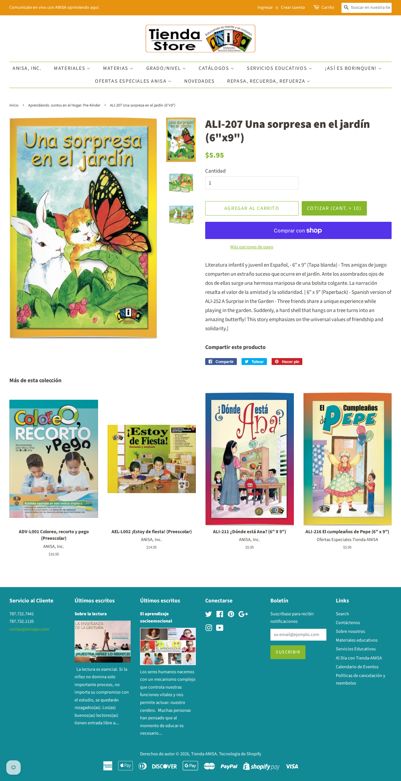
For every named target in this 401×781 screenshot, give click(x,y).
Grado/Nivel (164, 68)
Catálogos (215, 68)
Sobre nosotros (350, 631)
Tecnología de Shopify (240, 754)
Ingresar (265, 7)
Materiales (70, 68)
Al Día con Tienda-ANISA (359, 658)
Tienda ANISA (204, 754)
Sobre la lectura (91, 614)
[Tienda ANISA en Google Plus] (243, 615)
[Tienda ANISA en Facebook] (219, 615)
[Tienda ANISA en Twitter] (208, 615)
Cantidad (215, 171)
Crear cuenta (293, 7)
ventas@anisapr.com (29, 629)
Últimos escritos (95, 601)
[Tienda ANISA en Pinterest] (230, 615)
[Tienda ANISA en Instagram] (208, 629)
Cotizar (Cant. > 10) (334, 208)
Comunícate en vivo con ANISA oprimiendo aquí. (54, 7)
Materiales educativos (357, 640)
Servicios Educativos (278, 68)
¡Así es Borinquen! (351, 68)
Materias (116, 68)
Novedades (199, 81)
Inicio (13, 105)
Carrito (327, 7)
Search (342, 614)
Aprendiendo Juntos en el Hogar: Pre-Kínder (64, 105)
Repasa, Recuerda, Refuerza (267, 81)
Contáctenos (348, 622)
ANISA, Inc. (27, 68)
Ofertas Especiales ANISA (131, 81)
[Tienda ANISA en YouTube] (219, 629)
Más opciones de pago (251, 247)
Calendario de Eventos (357, 667)
